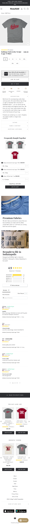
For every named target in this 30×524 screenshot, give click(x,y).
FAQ (15, 483)
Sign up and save (14, 504)
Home (2, 13)
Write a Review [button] (15, 285)
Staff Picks (7, 13)
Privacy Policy (15, 494)
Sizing (15, 122)
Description (15, 96)
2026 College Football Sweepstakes (15, 499)
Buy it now (15, 84)
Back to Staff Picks (16, 395)
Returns (15, 491)
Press (15, 489)
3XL (13, 63)
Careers (15, 478)
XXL (24, 59)
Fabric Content (15, 126)
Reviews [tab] (5, 290)
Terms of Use (15, 496)
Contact (15, 481)
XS (5, 59)
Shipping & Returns (15, 129)
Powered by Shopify (15, 522)
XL (20, 59)
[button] (25, 72)
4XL (17, 63)
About (15, 476)
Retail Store (15, 486)
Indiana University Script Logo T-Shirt (11, 317)
